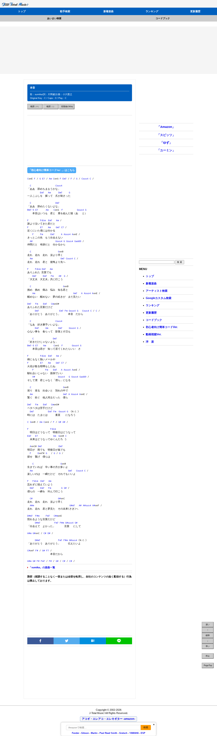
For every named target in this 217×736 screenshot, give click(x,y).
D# (49, 533)
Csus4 (85, 178)
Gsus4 (80, 209)
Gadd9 (77, 241)
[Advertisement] (108, 50)
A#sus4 (87, 505)
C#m (56, 515)
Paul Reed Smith (108, 733)
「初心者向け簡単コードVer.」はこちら (52, 170)
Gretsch (123, 733)
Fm (41, 234)
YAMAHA (134, 733)
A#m (32, 505)
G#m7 (72, 505)
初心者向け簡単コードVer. (162, 327)
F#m (37, 515)
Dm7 (60, 192)
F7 (47, 550)
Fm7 (48, 515)
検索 (145, 727)
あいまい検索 (54, 18)
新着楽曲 (108, 11)
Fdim (43, 220)
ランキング (152, 11)
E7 (43, 178)
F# (36, 550)
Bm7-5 (30, 209)
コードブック (163, 18)
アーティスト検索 (156, 290)
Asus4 (67, 234)
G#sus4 (69, 522)
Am (50, 178)
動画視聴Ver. (153, 334)
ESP (143, 733)
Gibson (85, 733)
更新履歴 (195, 11)
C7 (62, 227)
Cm (52, 303)
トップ (22, 11)
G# (59, 422)
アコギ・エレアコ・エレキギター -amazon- (108, 718)
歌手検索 (65, 11)
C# (31, 498)
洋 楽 (150, 341)
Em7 (65, 178)
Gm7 (58, 227)
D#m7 (30, 515)
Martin (93, 733)
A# (31, 241)
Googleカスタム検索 (158, 298)
